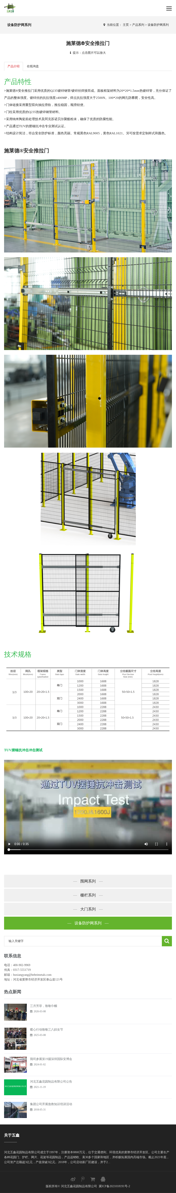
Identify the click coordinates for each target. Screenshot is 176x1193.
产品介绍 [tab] (14, 66)
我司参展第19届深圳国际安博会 (51, 1059)
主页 (126, 24)
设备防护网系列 (158, 24)
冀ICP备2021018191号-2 (114, 1186)
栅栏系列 (88, 895)
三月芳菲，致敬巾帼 (43, 1006)
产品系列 (138, 24)
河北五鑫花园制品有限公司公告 (51, 1081)
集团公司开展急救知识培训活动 (51, 1104)
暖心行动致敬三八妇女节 (46, 1029)
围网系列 (88, 881)
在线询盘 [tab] (33, 66)
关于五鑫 (12, 1135)
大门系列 (88, 909)
